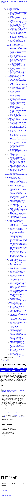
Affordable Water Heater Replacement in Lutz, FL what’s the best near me (18, 218)
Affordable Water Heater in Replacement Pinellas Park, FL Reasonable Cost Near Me (17, 236)
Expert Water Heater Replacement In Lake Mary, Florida (18, 352)
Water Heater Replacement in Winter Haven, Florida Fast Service (18, 278)
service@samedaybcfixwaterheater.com (15, 412)
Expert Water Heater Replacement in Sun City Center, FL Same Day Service (18, 211)
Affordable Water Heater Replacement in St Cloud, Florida (17, 331)
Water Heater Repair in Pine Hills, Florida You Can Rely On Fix (18, 125)
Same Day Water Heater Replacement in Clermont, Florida (18, 333)
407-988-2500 (16, 415)
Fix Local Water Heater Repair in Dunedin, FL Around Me (17, 62)
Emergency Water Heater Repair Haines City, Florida (17, 102)
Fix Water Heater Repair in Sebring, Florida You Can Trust (18, 113)
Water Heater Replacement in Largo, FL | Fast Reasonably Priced (18, 229)
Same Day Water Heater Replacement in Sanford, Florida (17, 337)
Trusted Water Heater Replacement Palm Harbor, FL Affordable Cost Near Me (18, 232)
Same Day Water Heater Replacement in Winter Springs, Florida (17, 347)
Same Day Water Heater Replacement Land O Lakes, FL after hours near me (18, 266)
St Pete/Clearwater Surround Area (15, 45)
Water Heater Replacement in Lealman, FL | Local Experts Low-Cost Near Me (18, 252)
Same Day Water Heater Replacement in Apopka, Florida (17, 312)
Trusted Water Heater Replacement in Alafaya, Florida (18, 307)
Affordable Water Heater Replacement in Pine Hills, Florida (18, 309)
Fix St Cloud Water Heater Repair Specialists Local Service (18, 148)
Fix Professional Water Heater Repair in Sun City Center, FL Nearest (18, 38)
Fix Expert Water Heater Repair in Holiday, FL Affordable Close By (18, 88)
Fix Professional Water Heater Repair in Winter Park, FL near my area (18, 140)
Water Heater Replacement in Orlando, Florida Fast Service (17, 304)
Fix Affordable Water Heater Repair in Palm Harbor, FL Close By (18, 57)
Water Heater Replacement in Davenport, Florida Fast (17, 292)
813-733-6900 (21, 416)
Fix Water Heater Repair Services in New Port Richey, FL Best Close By (18, 85)
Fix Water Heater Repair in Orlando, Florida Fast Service (18, 120)
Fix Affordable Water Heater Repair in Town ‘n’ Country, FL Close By (18, 22)
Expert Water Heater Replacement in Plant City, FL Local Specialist (18, 196)
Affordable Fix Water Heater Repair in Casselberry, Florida (18, 167)
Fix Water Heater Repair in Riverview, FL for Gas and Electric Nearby (18, 19)
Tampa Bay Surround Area (13, 9)
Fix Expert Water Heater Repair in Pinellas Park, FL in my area (18, 59)
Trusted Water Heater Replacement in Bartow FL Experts (18, 286)
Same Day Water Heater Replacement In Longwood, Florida (18, 355)
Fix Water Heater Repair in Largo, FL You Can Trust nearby (18, 54)
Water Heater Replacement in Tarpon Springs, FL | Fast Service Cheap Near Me (18, 248)
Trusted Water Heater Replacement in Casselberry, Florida (18, 350)
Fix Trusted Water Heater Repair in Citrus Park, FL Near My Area (18, 33)
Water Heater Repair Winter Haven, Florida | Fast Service (18, 94)
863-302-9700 (7, 416)
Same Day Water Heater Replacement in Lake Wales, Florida (18, 289)
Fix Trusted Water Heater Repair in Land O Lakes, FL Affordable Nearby (18, 82)
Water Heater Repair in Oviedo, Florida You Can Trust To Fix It (17, 162)
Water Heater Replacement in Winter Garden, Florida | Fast (18, 317)
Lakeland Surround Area (12, 90)
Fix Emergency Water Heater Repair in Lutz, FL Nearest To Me (18, 43)
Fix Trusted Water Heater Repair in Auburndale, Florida (18, 111)
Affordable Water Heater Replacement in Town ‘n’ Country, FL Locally (18, 189)
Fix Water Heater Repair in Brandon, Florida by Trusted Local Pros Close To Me (18, 15)
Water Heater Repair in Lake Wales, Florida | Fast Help (18, 105)
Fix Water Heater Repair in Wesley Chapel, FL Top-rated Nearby (18, 78)
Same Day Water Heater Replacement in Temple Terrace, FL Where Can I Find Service (18, 207)
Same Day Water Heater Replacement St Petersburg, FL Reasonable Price (17, 223)
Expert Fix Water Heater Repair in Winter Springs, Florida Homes (18, 164)
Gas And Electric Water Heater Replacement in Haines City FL (17, 284)
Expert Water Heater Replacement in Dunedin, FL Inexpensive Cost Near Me (18, 240)
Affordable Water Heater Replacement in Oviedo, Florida (17, 343)
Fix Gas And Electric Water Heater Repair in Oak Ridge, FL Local (18, 143)
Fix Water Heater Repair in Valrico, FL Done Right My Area (18, 25)
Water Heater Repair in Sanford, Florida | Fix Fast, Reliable (17, 156)
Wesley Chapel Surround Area (14, 76)
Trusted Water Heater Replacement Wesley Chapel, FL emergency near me (18, 262)
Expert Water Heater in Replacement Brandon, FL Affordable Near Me (18, 183)
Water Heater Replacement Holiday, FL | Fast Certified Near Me (18, 272)
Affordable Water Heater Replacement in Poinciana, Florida (18, 281)
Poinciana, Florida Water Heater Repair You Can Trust (17, 97)
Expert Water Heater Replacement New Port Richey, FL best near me (18, 269)
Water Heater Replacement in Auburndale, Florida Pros (17, 295)
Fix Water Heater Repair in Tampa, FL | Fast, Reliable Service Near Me (18, 11)
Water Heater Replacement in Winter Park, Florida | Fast (18, 323)
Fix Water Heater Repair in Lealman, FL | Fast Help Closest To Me (18, 72)
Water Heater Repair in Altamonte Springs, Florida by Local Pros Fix (18, 159)
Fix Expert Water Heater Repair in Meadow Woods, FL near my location (18, 137)
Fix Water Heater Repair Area (11, 8)
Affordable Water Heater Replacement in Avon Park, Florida (18, 300)
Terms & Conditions (6, 495)
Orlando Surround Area (12, 118)
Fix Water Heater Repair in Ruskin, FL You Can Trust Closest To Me (18, 41)
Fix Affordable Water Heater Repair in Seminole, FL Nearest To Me (18, 74)
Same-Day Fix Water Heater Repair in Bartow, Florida (18, 100)
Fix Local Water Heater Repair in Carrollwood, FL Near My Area (17, 30)
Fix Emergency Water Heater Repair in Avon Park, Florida (18, 116)
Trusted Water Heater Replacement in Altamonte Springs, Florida (18, 340)
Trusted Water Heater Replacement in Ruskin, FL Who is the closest (18, 214)
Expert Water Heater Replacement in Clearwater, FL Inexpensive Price (18, 226)
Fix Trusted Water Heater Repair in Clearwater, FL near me (18, 51)
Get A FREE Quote (8, 357)
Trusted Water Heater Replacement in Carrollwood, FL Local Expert (18, 199)
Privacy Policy (4, 490)
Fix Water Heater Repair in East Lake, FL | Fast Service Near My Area (17, 66)
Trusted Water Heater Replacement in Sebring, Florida (18, 297)
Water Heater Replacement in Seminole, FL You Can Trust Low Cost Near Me (18, 257)
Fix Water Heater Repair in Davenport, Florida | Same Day (17, 108)
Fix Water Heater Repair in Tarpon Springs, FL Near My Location (18, 69)
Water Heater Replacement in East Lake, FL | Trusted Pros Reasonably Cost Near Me (18, 244)
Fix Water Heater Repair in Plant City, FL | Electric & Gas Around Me (18, 27)
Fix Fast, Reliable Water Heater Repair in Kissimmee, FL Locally (17, 145)
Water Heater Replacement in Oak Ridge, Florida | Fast (18, 325)
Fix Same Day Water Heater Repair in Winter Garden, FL (18, 133)
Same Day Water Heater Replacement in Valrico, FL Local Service (18, 193)
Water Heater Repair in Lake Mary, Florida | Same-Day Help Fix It (18, 170)
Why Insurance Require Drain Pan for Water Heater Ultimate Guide (13, 370)
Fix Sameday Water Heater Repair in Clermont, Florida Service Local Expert (18, 152)
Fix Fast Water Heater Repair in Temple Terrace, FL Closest (17, 35)
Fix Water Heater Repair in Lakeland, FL (16, 92)
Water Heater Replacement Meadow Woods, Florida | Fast (18, 320)
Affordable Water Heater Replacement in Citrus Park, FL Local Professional (17, 203)
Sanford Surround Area (12, 154)
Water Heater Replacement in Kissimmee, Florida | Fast (17, 328)
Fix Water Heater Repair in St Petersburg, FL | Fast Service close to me (18, 48)
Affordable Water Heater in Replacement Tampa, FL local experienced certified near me (17, 180)
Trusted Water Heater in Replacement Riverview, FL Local (18, 186)
